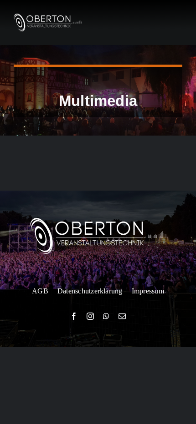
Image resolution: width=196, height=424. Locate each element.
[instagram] (90, 316)
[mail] (122, 316)
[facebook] (73, 316)
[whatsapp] (106, 316)
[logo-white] (48, 17)
